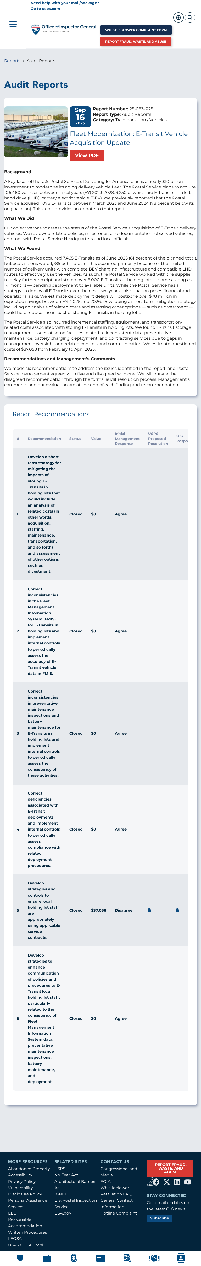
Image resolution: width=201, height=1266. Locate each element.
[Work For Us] (154, 1260)
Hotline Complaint (118, 1213)
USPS (59, 1168)
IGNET (60, 1194)
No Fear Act (66, 1174)
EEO (12, 1213)
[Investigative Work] (74, 1261)
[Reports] (100, 1261)
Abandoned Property (29, 1168)
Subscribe (159, 1218)
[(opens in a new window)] (156, 1182)
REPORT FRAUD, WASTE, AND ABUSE (171, 1168)
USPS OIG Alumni (25, 1244)
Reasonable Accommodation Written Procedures (27, 1226)
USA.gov (62, 1213)
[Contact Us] (181, 1262)
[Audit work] (47, 1261)
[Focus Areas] (127, 1261)
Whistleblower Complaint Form (136, 30)
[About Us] (20, 1260)
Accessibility (20, 1174)
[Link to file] (149, 910)
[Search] (190, 20)
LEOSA (15, 1238)
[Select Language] (178, 20)
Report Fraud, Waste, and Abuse (135, 41)
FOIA (105, 1181)
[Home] (64, 32)
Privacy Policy (22, 1181)
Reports (12, 60)
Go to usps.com (45, 8)
